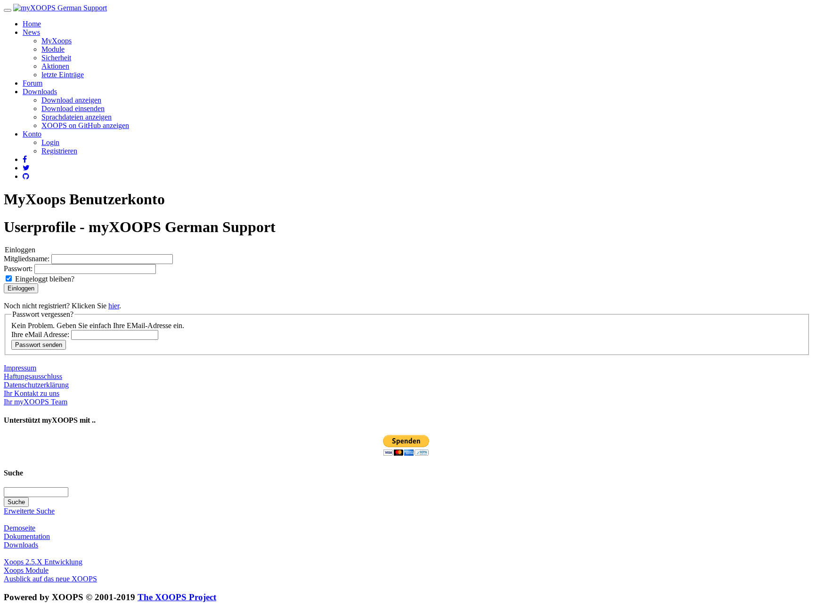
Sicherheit (56, 58)
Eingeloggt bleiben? (43, 279)
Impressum (20, 368)
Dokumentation (27, 536)
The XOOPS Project (177, 597)
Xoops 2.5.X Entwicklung (43, 562)
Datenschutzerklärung (36, 385)
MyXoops (56, 41)
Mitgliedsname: (27, 259)
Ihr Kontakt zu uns (31, 393)
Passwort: (19, 269)
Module (53, 49)
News (31, 32)
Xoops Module (26, 570)
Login (50, 142)
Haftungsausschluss (33, 376)
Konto (32, 134)
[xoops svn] (26, 176)
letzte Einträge (62, 75)
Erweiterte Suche (29, 511)
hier (113, 306)
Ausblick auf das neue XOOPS (50, 579)
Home (32, 24)
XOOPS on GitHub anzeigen (85, 125)
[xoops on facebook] (25, 159)
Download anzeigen (71, 100)
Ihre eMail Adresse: (41, 334)
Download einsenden (73, 109)
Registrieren (59, 151)
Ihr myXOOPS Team (35, 402)
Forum (32, 83)
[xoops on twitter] (26, 168)
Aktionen (55, 66)
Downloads (40, 92)
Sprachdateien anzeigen (76, 117)
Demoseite (19, 528)
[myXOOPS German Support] (60, 8)
